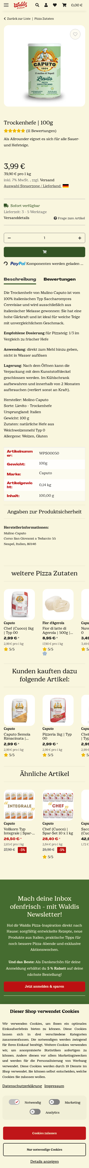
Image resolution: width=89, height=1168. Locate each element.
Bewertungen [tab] (60, 279)
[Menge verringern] (9, 238)
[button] (38, 5)
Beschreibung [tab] (20, 279)
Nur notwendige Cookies (44, 1149)
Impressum (54, 1086)
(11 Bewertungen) (41, 131)
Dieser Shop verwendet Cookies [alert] (44, 1011)
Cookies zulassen (44, 1133)
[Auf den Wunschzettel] (75, 34)
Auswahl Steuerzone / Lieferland (32, 186)
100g (43, 463)
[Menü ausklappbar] (6, 3)
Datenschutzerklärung (22, 1086)
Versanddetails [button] (16, 218)
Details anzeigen (44, 1161)
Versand (47, 180)
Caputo (45, 473)
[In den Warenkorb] (44, 252)
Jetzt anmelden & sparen (44, 987)
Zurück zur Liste (19, 18)
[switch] (14, 1102)
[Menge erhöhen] (80, 238)
